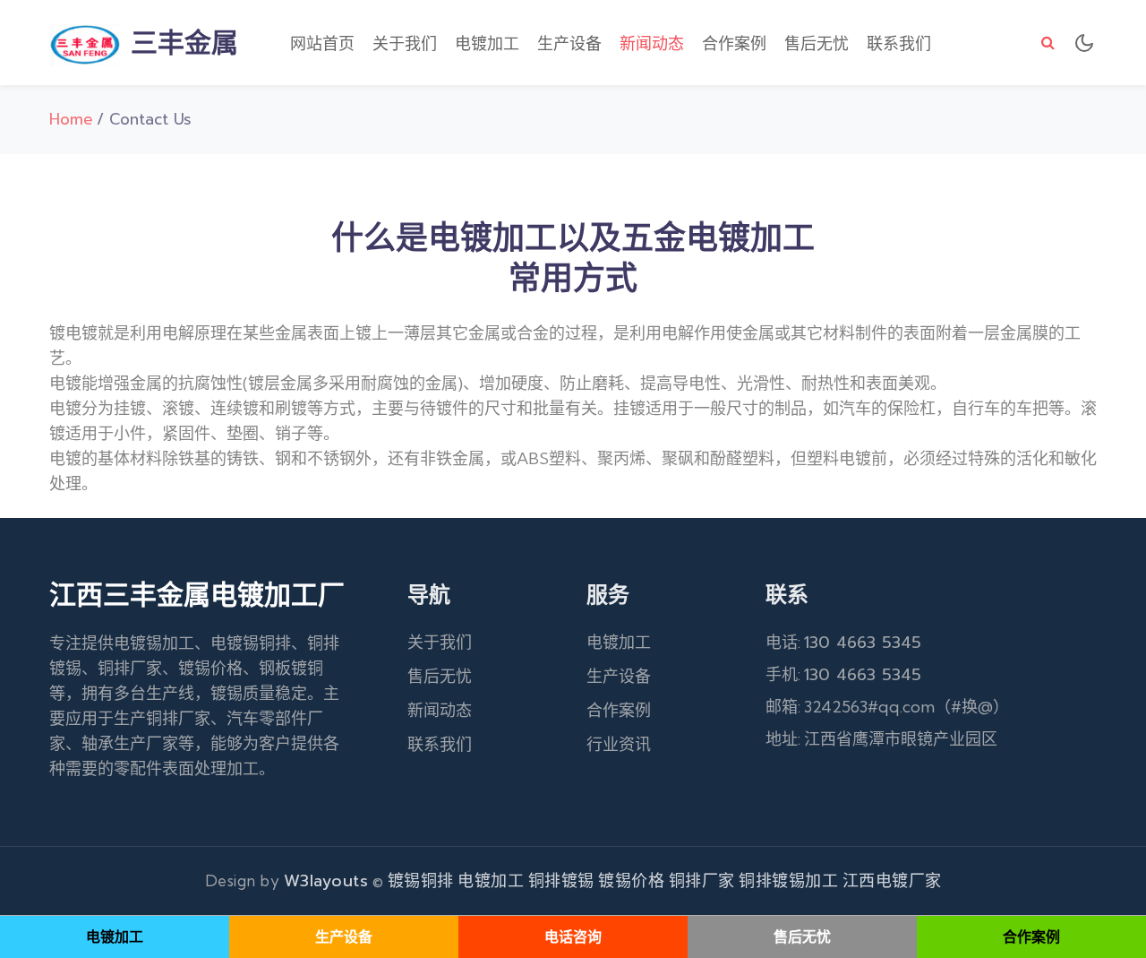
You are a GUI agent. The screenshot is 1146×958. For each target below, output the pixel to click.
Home (71, 119)
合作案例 (734, 43)
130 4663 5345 (862, 642)
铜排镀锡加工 (788, 880)
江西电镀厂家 (892, 880)
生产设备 (569, 43)
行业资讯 (618, 744)
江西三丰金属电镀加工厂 (197, 595)
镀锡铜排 (421, 880)
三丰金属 (179, 43)
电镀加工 (487, 43)
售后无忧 (816, 43)
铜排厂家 (702, 880)
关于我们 (404, 43)
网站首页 (322, 43)
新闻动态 (652, 43)
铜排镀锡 (561, 880)
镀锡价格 (631, 880)
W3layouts (326, 880)
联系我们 (899, 43)
